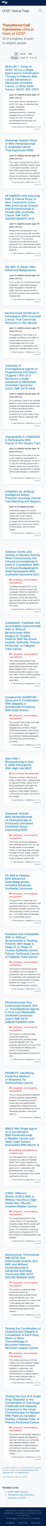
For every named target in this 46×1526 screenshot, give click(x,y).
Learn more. (24, 1515)
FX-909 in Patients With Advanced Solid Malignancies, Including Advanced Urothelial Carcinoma (18, 882)
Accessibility (10, 1523)
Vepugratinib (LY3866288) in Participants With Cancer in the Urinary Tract (23, 440)
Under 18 (24, 58)
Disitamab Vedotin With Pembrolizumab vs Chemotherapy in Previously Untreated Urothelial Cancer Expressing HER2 (19, 821)
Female (23, 54)
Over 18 (33, 58)
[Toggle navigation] (40, 10)
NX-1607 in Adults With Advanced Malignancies (20, 268)
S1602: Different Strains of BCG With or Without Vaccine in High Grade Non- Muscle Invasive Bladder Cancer (21, 1200)
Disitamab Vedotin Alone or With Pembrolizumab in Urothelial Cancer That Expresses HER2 (21, 145)
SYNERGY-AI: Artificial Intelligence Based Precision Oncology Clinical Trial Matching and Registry (23, 496)
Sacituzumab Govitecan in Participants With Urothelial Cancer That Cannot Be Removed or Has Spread (23, 317)
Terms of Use (35, 1523)
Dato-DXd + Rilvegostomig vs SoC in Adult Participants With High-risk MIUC (19, 763)
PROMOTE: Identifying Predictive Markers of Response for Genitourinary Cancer (19, 1077)
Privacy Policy (23, 1523)
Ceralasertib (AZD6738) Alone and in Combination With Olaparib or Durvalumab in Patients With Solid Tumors (22, 703)
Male (30, 54)
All (16, 54)
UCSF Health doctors (18, 1491)
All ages (15, 58)
